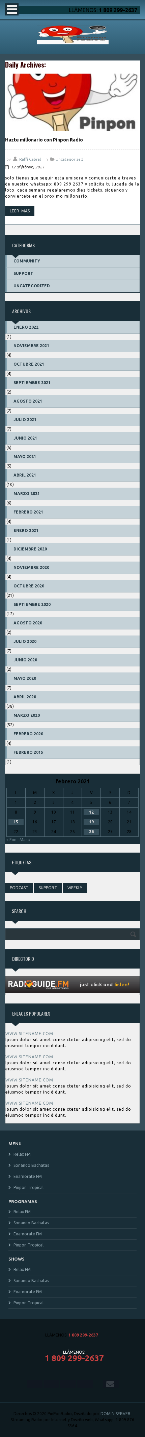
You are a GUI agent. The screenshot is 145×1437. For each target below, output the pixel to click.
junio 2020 (25, 660)
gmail (111, 1384)
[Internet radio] (72, 991)
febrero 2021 (28, 512)
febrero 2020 (28, 734)
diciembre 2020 (30, 549)
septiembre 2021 (32, 382)
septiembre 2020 (32, 604)
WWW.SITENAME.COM (29, 1033)
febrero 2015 (28, 752)
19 (91, 822)
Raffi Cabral (30, 159)
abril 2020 (24, 697)
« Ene (11, 839)
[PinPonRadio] (73, 42)
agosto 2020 (27, 623)
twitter (51, 1384)
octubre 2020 (28, 586)
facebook (34, 1384)
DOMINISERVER (115, 1413)
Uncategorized (69, 159)
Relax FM (22, 1154)
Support (23, 273)
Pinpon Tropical (28, 1187)
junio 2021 (25, 438)
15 (15, 822)
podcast (19, 888)
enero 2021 (25, 530)
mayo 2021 (24, 456)
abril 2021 (24, 475)
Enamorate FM (27, 1176)
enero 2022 (25, 327)
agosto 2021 (27, 401)
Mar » (25, 839)
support (48, 888)
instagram (68, 1384)
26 (91, 831)
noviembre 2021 (31, 345)
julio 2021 (24, 419)
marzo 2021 (26, 493)
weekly (74, 888)
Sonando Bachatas (31, 1165)
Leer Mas (20, 211)
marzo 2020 (26, 715)
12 (91, 812)
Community (26, 261)
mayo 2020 (24, 678)
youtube (85, 1384)
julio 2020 (24, 641)
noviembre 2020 (31, 567)
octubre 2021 (28, 364)
